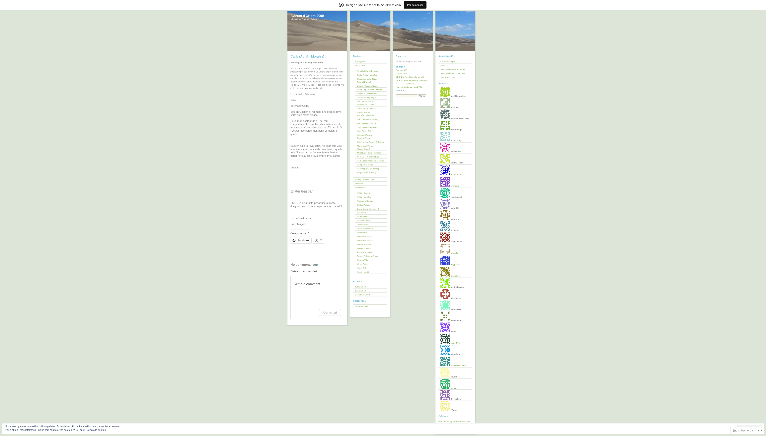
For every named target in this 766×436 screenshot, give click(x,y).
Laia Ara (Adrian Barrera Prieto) (364, 136)
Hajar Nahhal (363, 217)
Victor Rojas (362, 264)
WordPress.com (447, 77)
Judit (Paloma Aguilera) (367, 127)
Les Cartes (360, 66)
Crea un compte (447, 62)
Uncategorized (361, 306)
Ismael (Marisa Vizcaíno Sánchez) (365, 113)
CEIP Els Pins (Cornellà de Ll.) (410, 77)
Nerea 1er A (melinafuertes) (369, 157)
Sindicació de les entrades (452, 69)
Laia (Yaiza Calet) (365, 131)
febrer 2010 (360, 287)
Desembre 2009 (362, 295)
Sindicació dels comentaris (452, 73)
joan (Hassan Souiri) (366, 123)
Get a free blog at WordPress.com (454, 421)
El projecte (360, 62)
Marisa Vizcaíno (364, 244)
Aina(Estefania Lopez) (367, 71)
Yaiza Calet (362, 268)
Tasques (359, 184)
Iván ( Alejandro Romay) (368, 119)
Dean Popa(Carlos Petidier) (369, 90)
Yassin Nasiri (363, 272)
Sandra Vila (362, 260)
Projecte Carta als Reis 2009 (409, 87)
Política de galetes (96, 430)
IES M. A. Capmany (405, 84)
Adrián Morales (364, 197)
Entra (442, 66)
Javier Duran (363, 225)
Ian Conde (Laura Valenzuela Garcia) (365, 103)
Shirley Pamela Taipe (364, 180)
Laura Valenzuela (365, 229)
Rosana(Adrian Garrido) (368, 169)
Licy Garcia (362, 233)
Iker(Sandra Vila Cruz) (367, 108)
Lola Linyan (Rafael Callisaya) (370, 142)
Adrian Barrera (363, 193)
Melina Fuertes (364, 248)
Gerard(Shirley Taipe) (366, 98)
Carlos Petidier (363, 205)
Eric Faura (361, 213)
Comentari (330, 312)
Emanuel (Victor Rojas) (367, 94)
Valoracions (360, 188)
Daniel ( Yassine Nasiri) (367, 86)
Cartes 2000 (401, 70)
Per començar (415, 4)
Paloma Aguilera (364, 252)
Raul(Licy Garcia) (365, 165)
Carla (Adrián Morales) (367, 75)
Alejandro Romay (365, 201)
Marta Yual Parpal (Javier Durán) (365, 147)
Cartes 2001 (401, 73)
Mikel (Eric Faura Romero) (369, 153)
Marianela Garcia (365, 236)
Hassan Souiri (363, 221)
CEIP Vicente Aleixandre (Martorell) (412, 80)
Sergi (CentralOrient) (366, 172)
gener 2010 (360, 291)
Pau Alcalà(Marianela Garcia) (370, 161)
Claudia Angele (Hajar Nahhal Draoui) (367, 80)
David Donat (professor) (368, 209)
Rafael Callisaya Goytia (367, 256)
